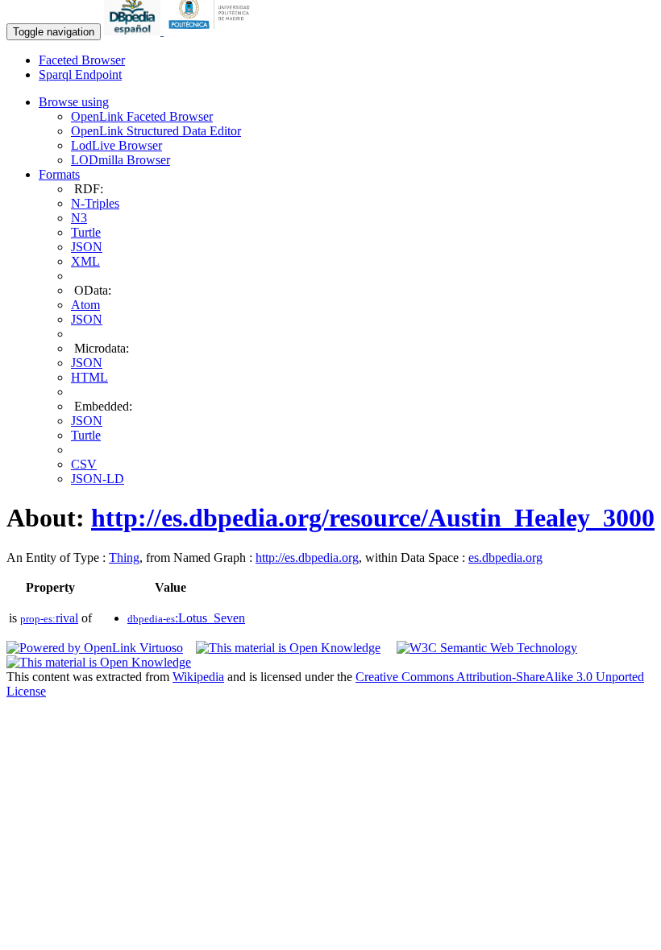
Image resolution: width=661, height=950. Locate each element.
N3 (79, 218)
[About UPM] (212, 31)
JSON (86, 247)
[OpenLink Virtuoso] (94, 648)
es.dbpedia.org (505, 557)
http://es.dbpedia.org (307, 557)
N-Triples (95, 203)
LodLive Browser (116, 145)
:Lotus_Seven (186, 618)
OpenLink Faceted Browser (142, 116)
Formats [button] (59, 174)
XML (85, 261)
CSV (84, 464)
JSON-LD (97, 478)
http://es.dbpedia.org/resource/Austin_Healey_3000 (373, 517)
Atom (85, 305)
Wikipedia (198, 677)
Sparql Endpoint (80, 74)
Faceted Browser (82, 60)
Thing (124, 557)
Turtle (86, 232)
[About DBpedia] (134, 31)
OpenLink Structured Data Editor (156, 131)
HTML (89, 377)
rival (49, 618)
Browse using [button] (74, 102)
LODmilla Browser (120, 160)
